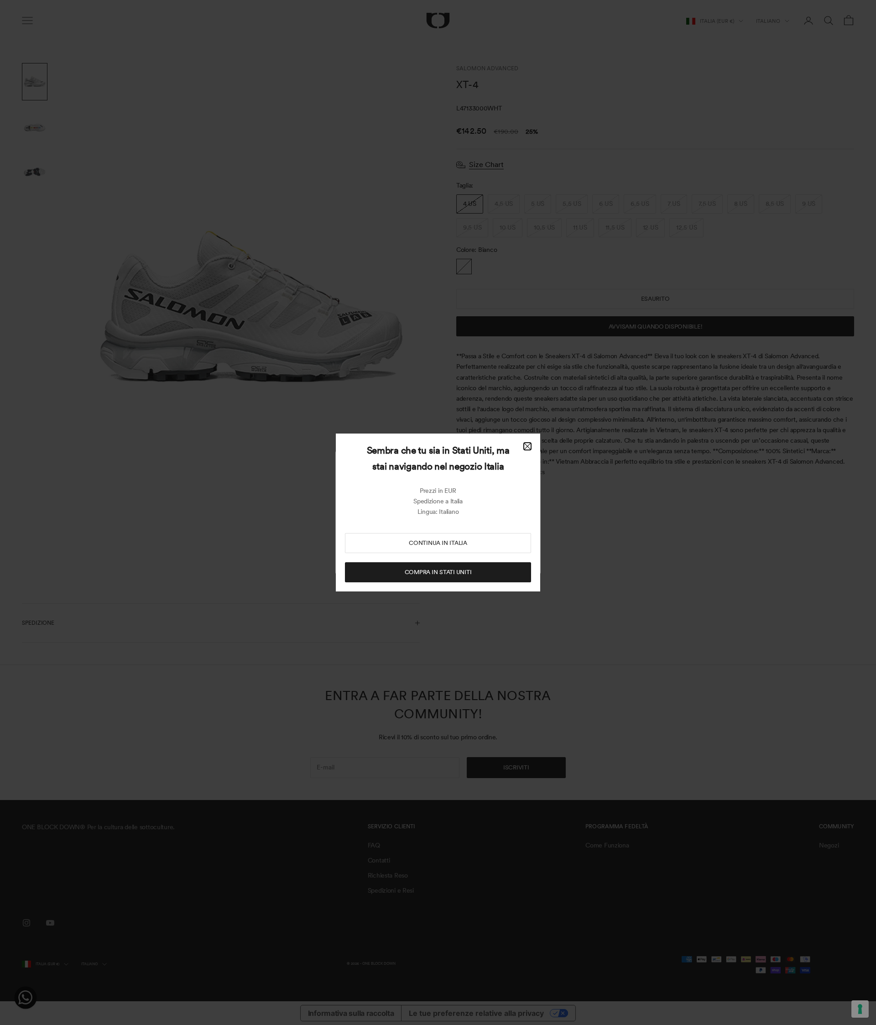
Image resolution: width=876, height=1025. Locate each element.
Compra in (438, 572)
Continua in (438, 542)
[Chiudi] (527, 446)
